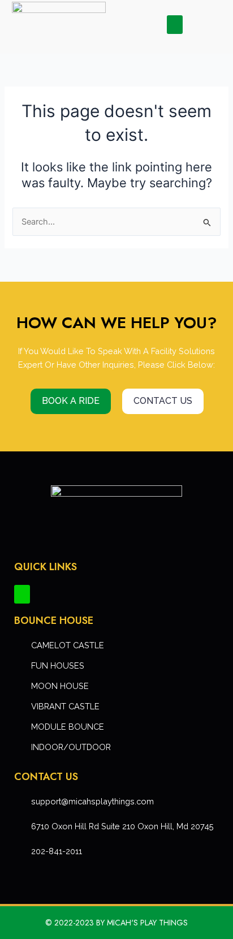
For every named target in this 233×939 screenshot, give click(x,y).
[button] (175, 24)
